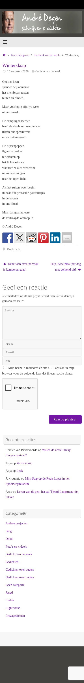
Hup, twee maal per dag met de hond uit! (66, 266)
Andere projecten (16, 523)
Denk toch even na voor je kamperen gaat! (20, 266)
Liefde (10, 600)
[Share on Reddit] (31, 237)
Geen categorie (20, 55)
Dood (9, 538)
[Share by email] (67, 237)
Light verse (13, 608)
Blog (9, 531)
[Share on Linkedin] (55, 237)
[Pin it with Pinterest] (43, 237)
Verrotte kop (24, 463)
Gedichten (12, 562)
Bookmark (13, 249)
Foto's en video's (16, 546)
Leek (20, 470)
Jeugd (9, 592)
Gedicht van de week (47, 55)
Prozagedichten (15, 615)
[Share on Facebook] (7, 237)
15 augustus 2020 (18, 71)
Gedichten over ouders (20, 569)
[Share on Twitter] (19, 237)
